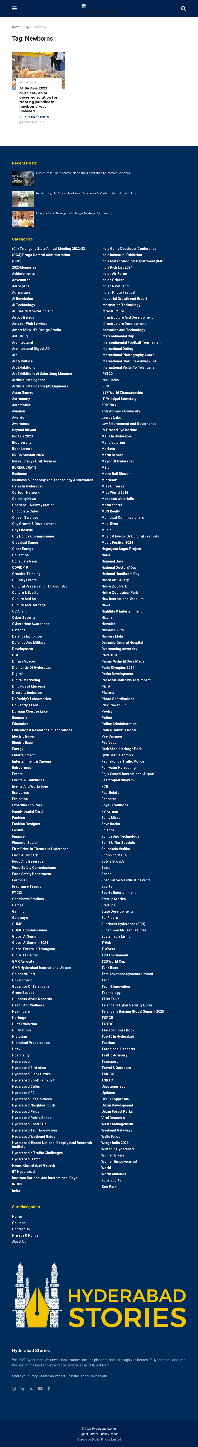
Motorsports (111, 505)
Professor (109, 743)
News (105, 605)
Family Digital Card (27, 811)
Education (20, 724)
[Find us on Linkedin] (22, 1389)
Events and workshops (30, 786)
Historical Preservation (31, 1043)
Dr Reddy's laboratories (31, 699)
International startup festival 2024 (128, 361)
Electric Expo (22, 743)
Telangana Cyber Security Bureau (128, 1005)
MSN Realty (110, 511)
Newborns (39, 27)
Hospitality (20, 1055)
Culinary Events (24, 580)
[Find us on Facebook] (48, 1389)
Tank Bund (109, 968)
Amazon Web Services (30, 324)
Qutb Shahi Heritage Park (121, 749)
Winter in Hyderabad (117, 1149)
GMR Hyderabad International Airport (41, 968)
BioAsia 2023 (27, 82)
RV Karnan (109, 811)
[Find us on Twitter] (31, 1389)
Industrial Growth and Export (124, 299)
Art (14, 355)
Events (17, 774)
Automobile (21, 405)
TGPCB (107, 1018)
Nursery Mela (112, 636)
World (106, 1168)
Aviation (18, 411)
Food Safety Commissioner (34, 868)
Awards (18, 417)
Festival (18, 830)
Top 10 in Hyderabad (117, 1036)
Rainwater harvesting (118, 768)
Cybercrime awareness (30, 624)
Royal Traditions (114, 805)
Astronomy (21, 399)
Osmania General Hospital (122, 643)
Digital (17, 674)
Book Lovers (22, 449)
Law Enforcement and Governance (128, 424)
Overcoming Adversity (119, 649)
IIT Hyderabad (23, 1172)
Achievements (23, 274)
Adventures (21, 280)
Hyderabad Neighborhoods (34, 1105)
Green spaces (23, 993)
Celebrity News (24, 499)
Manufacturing (113, 442)
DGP (15, 655)
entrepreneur (22, 768)
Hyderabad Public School (32, 1118)
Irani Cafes (110, 380)
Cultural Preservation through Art (39, 586)
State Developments (117, 911)
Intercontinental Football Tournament (131, 342)
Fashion (18, 818)
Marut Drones (112, 455)
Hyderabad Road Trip (29, 1124)
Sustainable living (116, 936)
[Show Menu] (14, 8)
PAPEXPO (109, 655)
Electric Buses (23, 736)
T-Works (108, 949)
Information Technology (120, 305)
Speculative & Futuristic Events (126, 880)
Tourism (108, 1043)
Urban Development (117, 1105)
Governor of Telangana (30, 986)
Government (22, 980)
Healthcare (21, 1011)
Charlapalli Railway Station (33, 505)
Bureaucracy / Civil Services (34, 461)
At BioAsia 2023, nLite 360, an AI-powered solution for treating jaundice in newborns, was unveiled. (38, 99)
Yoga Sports (111, 1180)
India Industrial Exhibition (121, 255)
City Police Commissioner (33, 536)
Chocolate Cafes (25, 511)
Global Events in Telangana (33, 949)
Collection (20, 555)
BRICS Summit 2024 (28, 455)
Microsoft (109, 480)
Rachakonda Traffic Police (122, 761)
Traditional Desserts (118, 1049)
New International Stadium (122, 599)
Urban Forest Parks (117, 1111)
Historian (19, 1036)
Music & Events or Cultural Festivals (130, 536)
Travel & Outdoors (116, 1068)
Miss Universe (112, 486)
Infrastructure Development (123, 324)
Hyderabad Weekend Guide (33, 1136)
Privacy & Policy (25, 1235)
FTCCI (17, 893)
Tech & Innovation (115, 986)
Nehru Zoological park (119, 592)
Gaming (18, 911)
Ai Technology (23, 305)
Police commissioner (119, 730)
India (16, 1190)
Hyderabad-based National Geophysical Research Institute (52, 1145)
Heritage (19, 1018)
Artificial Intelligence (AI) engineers (40, 386)
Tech (105, 980)
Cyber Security (23, 617)
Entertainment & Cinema (31, 761)
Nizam (106, 617)
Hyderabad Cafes (26, 1086)
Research (109, 799)
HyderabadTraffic (26, 1159)
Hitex (16, 1049)
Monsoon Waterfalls (117, 499)
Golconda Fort (23, 974)
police (106, 718)
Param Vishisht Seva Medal (123, 661)
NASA (105, 555)
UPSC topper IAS (115, 1099)
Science (107, 830)
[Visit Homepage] (99, 8)
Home (16, 27)
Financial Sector (25, 843)
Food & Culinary (25, 855)
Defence (18, 630)
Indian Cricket (112, 280)
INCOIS (17, 1184)
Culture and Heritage (29, 605)
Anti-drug (20, 336)
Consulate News (25, 561)
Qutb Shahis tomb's (117, 755)
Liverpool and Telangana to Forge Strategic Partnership (74, 213)
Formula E (20, 880)
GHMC (17, 924)
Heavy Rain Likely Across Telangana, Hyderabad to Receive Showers (83, 173)
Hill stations (22, 1030)
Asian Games (22, 392)
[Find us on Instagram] (14, 1389)
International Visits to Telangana (128, 367)
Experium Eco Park (27, 805)
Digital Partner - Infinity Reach (99, 1434)
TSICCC (107, 1074)
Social (106, 868)
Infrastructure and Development (127, 317)
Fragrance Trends (26, 886)
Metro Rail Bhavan (115, 474)
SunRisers (109, 918)
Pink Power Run (114, 705)
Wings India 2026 (114, 1143)
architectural (22, 342)
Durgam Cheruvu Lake (30, 711)
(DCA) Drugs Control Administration (41, 255)
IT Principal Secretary (118, 399)
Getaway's (20, 918)
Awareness (21, 424)
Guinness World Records (32, 999)
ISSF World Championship (122, 392)
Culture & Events (25, 592)
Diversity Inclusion (27, 693)
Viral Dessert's (113, 1118)
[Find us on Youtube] (40, 1389)
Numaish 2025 (112, 630)
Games (17, 905)
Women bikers (113, 1155)
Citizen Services (25, 517)
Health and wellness (28, 1005)
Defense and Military (28, 643)
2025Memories (24, 267)
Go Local (19, 1223)
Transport (109, 1061)
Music (106, 530)
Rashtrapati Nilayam (117, 780)
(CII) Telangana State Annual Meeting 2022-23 (48, 249)
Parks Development (117, 674)
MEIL (105, 467)
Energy (17, 749)
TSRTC (107, 1080)
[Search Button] (183, 8)
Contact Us (21, 1229)
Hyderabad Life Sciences (32, 1099)
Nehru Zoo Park (114, 586)
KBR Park (108, 405)
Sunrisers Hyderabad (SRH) (123, 924)
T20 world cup (113, 961)
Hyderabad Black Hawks (31, 1074)
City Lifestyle (22, 530)
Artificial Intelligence (28, 380)
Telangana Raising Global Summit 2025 (132, 1011)
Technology (110, 993)
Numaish (108, 624)
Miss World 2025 (114, 492)
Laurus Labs (111, 417)
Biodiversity (21, 442)
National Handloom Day (120, 574)
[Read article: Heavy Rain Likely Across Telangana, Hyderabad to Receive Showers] (23, 178)
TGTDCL (108, 1024)
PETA (105, 686)
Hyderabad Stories (36, 117)
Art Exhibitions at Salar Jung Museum (42, 374)
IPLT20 (107, 374)
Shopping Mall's (114, 855)
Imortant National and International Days (44, 1178)
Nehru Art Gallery (115, 580)
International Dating (117, 349)
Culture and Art (24, 599)
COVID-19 (20, 567)
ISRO (105, 386)
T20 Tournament (114, 955)
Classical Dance (25, 542)
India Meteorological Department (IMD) (133, 261)
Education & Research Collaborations (42, 730)
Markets (108, 449)
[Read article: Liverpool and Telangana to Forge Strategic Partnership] (23, 219)
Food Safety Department (31, 874)
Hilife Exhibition (24, 1024)
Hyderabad (21, 1061)
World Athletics (113, 1174)
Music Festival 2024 (117, 542)
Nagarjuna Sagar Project (121, 549)
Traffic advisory (114, 1055)
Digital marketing (26, 680)
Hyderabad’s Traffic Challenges (37, 1153)
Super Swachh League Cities (124, 930)
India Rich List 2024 (116, 267)
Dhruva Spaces (24, 661)
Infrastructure (112, 311)
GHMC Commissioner (29, 930)
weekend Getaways (116, 1130)
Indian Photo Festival (118, 292)
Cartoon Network (26, 492)
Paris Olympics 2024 (117, 668)
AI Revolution (22, 299)
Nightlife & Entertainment (121, 611)
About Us (19, 1242)
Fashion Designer (26, 824)
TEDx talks (110, 999)
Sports (106, 886)
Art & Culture (22, 361)
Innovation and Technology (123, 330)
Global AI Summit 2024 (30, 943)
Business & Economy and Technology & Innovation (52, 480)
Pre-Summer (111, 736)
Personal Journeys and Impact (126, 680)
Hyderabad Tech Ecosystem (34, 1130)
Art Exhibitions (23, 367)
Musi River (109, 524)
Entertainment (23, 755)
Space (106, 874)
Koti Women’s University (120, 411)
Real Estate (110, 793)
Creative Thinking (26, 574)
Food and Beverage (27, 861)
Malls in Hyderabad (116, 436)
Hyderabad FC (23, 1093)
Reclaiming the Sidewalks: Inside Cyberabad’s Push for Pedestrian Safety (86, 193)
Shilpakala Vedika (115, 849)
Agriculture (21, 292)
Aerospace (20, 286)
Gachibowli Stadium (28, 899)
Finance (18, 836)
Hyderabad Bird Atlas (29, 1068)
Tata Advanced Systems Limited (127, 974)
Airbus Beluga (23, 317)
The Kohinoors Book (117, 1030)
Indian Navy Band (115, 286)
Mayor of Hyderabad (117, 461)
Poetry (106, 711)
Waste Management (117, 1124)
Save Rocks (110, 824)
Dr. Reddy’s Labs (25, 705)
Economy (19, 718)
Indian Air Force (114, 274)
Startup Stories (113, 899)
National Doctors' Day (118, 567)
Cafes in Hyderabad (27, 486)
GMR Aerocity (23, 961)
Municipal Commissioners (122, 517)
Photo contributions (117, 699)
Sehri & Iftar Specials (118, 843)
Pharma (107, 693)
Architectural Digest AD (31, 349)
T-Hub (106, 943)
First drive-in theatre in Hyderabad (40, 849)
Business (19, 474)
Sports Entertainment (118, 893)
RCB (104, 786)
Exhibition (20, 799)
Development (22, 649)
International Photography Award (128, 355)
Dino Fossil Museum (28, 686)
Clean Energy (22, 549)
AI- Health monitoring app (32, 311)
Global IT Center (25, 955)
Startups (108, 905)
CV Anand (20, 611)
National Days (112, 561)
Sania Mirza (110, 818)
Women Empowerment (119, 1161)
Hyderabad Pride (25, 1111)
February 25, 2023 (32, 122)
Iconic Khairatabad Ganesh (33, 1165)
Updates (108, 1093)
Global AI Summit (26, 936)
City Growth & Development (34, 524)
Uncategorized (113, 1086)
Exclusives (20, 793)
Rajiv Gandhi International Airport (128, 774)
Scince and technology (120, 836)
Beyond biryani (24, 430)
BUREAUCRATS (24, 467)
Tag (26, 27)
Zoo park (109, 1186)
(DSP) (16, 261)
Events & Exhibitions (28, 780)
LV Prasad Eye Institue (119, 430)
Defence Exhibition (27, 636)
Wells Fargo (110, 1136)
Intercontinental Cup (117, 336)
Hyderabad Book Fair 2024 (33, 1080)
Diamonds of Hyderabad (31, 668)
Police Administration (119, 724)
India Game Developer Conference (128, 249)
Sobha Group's (113, 861)
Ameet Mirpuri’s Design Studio (36, 330)
